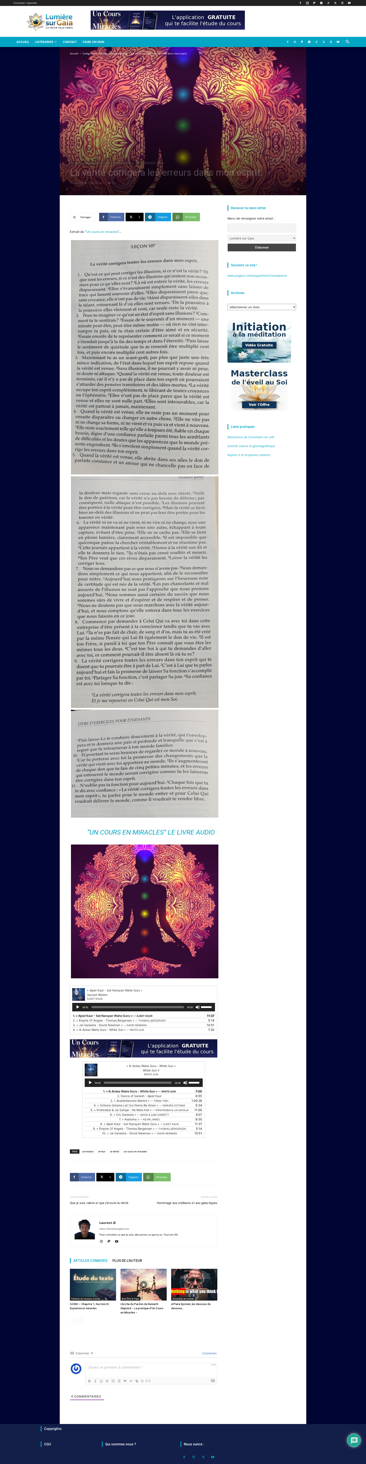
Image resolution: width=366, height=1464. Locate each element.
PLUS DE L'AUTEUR (127, 1261)
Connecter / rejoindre (25, 2)
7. (139, 1119)
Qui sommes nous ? (120, 1444)
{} (142, 1380)
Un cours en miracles (102, 232)
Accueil (23, 42)
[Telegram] (321, 3)
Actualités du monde (183, 1298)
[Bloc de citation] (125, 1381)
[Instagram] (307, 3)
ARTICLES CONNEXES (90, 1261)
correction (88, 1151)
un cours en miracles (135, 1151)
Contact (70, 42)
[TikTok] (328, 3)
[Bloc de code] (131, 1381)
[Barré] (107, 1381)
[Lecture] (78, 1007)
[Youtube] (349, 3)
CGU (47, 1444)
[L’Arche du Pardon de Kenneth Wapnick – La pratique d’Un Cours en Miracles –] (144, 1285)
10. (139, 1133)
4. (108, 1029)
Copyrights (53, 1429)
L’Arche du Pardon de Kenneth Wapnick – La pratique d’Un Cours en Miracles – (142, 1308)
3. (110, 1025)
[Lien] (137, 1381)
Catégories (44, 42)
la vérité (114, 1151)
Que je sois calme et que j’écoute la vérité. (99, 1203)
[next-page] (79, 1321)
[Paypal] (314, 3)
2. (119, 1020)
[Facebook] (300, 3)
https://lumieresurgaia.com (114, 1228)
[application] (143, 1007)
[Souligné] (101, 1381)
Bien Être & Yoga (130, 1298)
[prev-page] (72, 1321)
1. (112, 1015)
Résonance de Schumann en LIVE (250, 437)
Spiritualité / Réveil (153, 162)
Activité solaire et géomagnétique (251, 446)
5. (139, 1110)
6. (139, 1114)
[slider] (207, 1007)
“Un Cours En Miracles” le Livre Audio (151, 832)
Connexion (209, 1353)
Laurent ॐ (80, 182)
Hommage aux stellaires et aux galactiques (187, 1203)
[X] (335, 3)
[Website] (342, 3)
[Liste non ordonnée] (119, 1381)
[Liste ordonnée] (113, 1381)
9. (139, 1128)
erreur (101, 1151)
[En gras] (89, 1381)
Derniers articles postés (113, 53)
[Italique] (95, 1381)
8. (139, 1124)
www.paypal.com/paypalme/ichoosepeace (257, 276)
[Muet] (197, 1007)
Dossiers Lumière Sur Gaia (127, 162)
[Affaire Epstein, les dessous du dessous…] (194, 1285)
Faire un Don (93, 42)
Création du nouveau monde (85, 1298)
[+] (148, 1380)
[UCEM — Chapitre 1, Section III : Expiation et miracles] (93, 1285)
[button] (347, 42)
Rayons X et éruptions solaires (248, 455)
